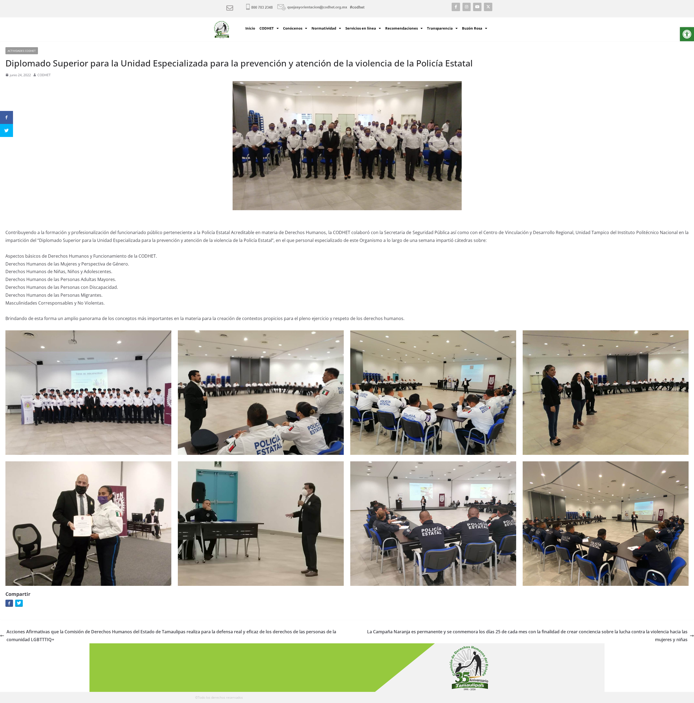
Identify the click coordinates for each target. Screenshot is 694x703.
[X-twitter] (488, 7)
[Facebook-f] (456, 7)
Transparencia (440, 28)
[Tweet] (19, 603)
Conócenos (292, 28)
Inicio (250, 28)
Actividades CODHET (22, 51)
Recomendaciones (401, 28)
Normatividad (323, 28)
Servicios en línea (360, 28)
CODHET (266, 28)
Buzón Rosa (472, 28)
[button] (687, 34)
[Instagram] (466, 7)
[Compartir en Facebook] (9, 603)
